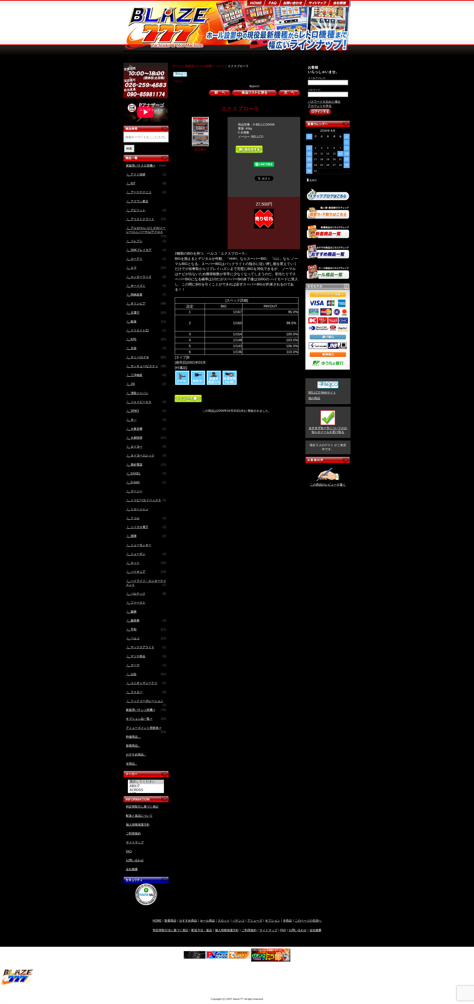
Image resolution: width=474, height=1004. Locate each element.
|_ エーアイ (146, 259)
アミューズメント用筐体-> (146, 729)
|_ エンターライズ (146, 277)
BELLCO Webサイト (322, 392)
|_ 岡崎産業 (146, 294)
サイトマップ (135, 842)
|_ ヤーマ (146, 665)
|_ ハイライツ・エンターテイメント (146, 583)
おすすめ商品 (188, 920)
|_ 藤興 (131, 611)
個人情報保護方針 (138, 824)
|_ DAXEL (146, 473)
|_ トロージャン (137, 509)
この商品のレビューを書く (328, 484)
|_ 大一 (146, 419)
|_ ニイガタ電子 (146, 527)
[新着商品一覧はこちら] (328, 236)
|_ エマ (146, 267)
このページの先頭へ (308, 920)
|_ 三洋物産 (146, 375)
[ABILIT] (146, 786)
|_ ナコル (146, 518)
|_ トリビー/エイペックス (146, 500)
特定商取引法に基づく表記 (170, 930)
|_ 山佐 (146, 674)
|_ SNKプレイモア (146, 250)
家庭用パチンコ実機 (224, 57)
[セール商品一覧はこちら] (328, 277)
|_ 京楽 (146, 348)
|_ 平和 (146, 629)
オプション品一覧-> (146, 718)
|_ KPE (146, 339)
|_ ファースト (135, 602)
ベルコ (219, 66)
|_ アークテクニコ (146, 192)
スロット (224, 920)
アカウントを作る (320, 106)
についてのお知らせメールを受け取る (328, 430)
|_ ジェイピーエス (146, 402)
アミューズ (254, 920)
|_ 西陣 (146, 536)
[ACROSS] (146, 790)
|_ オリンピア (146, 303)
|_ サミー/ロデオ (146, 357)
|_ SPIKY (146, 411)
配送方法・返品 (201, 930)
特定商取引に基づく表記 (142, 806)
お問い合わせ (135, 860)
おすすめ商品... (136, 754)
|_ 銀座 (146, 321)
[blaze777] (17, 983)
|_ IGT (146, 183)
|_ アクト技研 (146, 174)
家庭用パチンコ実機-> (146, 710)
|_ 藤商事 (146, 620)
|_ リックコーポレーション (146, 702)
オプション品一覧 (255, 57)
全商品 (287, 920)
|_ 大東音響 (146, 429)
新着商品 (170, 920)
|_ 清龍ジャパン (137, 393)
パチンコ (238, 920)
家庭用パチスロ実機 (198, 66)
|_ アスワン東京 (137, 201)
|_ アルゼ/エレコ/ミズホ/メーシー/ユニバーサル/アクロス (146, 231)
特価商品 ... (133, 737)
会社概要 (132, 869)
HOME (157, 920)
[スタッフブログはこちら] (328, 198)
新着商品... (133, 745)
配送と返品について (139, 815)
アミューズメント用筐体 (289, 57)
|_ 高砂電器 (146, 464)
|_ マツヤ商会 (146, 656)
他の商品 (314, 398)
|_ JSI (146, 384)
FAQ (129, 851)
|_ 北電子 (146, 312)
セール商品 (207, 920)
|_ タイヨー (146, 446)
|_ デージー (134, 491)
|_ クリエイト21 (146, 330)
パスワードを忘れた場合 (324, 101)
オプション (272, 920)
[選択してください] (146, 782)
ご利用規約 (133, 833)
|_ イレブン (146, 241)
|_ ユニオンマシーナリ (146, 683)
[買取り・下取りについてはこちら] (328, 216)
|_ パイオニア (146, 571)
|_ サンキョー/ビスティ (146, 366)
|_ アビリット (146, 210)
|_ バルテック (146, 593)
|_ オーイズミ (146, 285)
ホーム (176, 66)
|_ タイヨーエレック (146, 455)
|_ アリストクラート (146, 219)
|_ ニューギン (146, 554)
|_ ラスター (146, 692)
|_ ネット (146, 563)
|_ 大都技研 (146, 437)
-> (146, 165)
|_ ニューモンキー (138, 545)
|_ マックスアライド (146, 647)
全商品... (131, 763)
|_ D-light (146, 482)
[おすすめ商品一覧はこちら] (328, 256)
